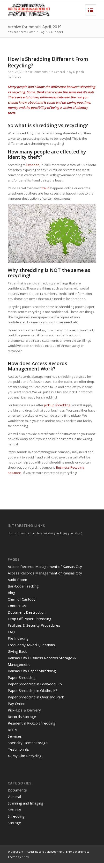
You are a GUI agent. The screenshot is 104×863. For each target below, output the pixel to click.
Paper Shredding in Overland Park (36, 697)
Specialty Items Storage (28, 742)
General (59, 72)
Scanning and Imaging (25, 803)
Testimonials (18, 749)
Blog (41, 32)
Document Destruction (26, 612)
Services (15, 736)
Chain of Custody (22, 599)
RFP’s (12, 729)
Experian (32, 165)
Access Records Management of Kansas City (45, 566)
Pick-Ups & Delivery (24, 710)
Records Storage (22, 716)
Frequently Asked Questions (31, 644)
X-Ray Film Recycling (25, 755)
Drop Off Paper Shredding (29, 618)
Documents (17, 790)
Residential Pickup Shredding (31, 723)
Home (31, 32)
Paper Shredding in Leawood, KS (35, 684)
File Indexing (18, 638)
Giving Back (17, 651)
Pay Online (16, 703)
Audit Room (17, 579)
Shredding (16, 816)
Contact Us (17, 605)
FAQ (11, 631)
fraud (45, 188)
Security (14, 809)
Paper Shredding (22, 677)
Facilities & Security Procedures (34, 625)
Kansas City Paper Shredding (32, 670)
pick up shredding (57, 405)
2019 (50, 32)
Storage (14, 822)
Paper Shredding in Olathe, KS (33, 690)
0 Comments (38, 72)
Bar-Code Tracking (23, 586)
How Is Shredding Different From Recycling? (48, 62)
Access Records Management (45, 851)
